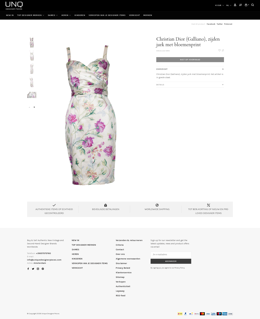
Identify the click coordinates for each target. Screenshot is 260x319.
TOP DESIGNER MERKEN (29, 15)
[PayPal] (185, 314)
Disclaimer (121, 263)
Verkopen (121, 281)
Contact (120, 249)
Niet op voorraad (190, 59)
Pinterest (228, 24)
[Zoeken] (253, 5)
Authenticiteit (123, 286)
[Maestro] (219, 314)
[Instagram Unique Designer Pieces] (38, 269)
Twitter (220, 24)
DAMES (51, 15)
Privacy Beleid (123, 268)
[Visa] (207, 314)
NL (227, 5)
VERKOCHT (134, 15)
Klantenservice (123, 272)
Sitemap (120, 277)
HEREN (64, 15)
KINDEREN (80, 15)
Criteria (119, 245)
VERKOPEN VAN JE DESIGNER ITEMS (107, 15)
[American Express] (224, 314)
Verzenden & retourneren (129, 240)
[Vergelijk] (241, 5)
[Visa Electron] (213, 314)
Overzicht (162, 69)
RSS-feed (120, 295)
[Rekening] (235, 5)
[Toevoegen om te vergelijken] (223, 50)
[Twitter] (33, 269)
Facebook (211, 24)
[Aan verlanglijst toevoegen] (219, 50)
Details (160, 85)
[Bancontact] (191, 314)
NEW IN (10, 15)
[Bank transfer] (230, 314)
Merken (147, 15)
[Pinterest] (43, 269)
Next (34, 107)
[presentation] (32, 42)
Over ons (120, 254)
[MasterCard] (202, 314)
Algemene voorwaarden (128, 258)
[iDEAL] (180, 314)
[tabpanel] (91, 113)
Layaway (120, 291)
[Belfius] (196, 314)
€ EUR (218, 5)
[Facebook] (28, 269)
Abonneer (171, 261)
